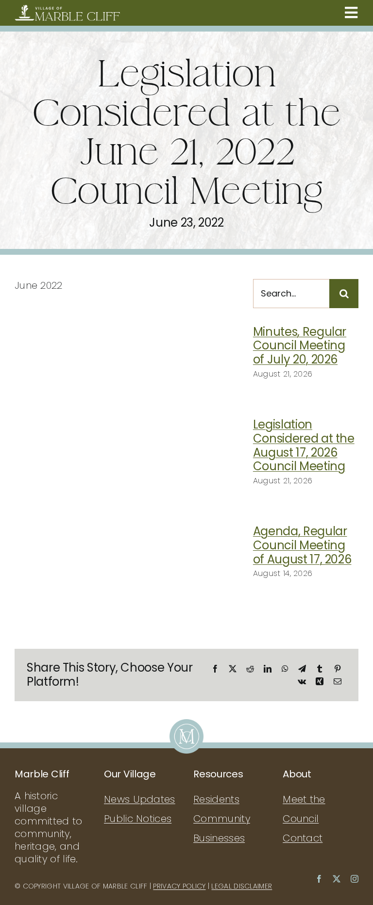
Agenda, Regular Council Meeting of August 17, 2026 (302, 545)
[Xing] (319, 681)
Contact (302, 838)
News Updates (139, 799)
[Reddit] (250, 668)
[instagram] (354, 879)
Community (221, 818)
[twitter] (336, 879)
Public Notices (137, 818)
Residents (216, 799)
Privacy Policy (179, 886)
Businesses (219, 838)
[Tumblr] (319, 668)
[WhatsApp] (285, 668)
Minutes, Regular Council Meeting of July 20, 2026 (299, 346)
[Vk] (302, 681)
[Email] (337, 681)
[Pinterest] (337, 668)
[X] (232, 668)
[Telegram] (302, 668)
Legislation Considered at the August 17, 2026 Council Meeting (304, 445)
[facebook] (319, 879)
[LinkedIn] (267, 668)
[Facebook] (215, 668)
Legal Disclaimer (241, 886)
